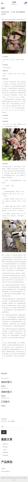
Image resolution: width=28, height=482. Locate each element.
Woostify (22, 478)
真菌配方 (3, 468)
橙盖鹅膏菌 (5, 455)
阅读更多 (3, 386)
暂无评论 (4, 14)
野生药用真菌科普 (20, 12)
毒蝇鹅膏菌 (5, 452)
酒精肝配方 (6, 391)
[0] (25, 3)
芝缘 (14, 2)
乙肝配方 (5, 401)
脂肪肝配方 (6, 382)
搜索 (2, 426)
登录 (13, 421)
